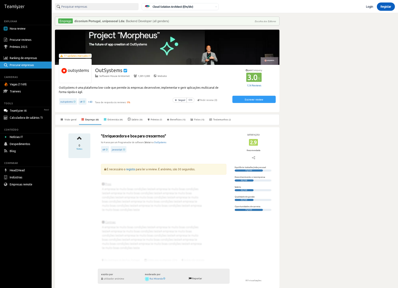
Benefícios (178, 119)
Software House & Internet (114, 76)
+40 (90, 101)
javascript (117, 149)
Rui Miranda (156, 278)
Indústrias (16, 177)
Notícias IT (16, 137)
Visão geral (70, 119)
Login (369, 6)
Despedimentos (20, 144)
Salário (137, 119)
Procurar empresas (22, 65)
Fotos (199, 119)
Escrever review (254, 99)
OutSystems (160, 142)
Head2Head (17, 170)
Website (162, 76)
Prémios (156, 119)
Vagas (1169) (18, 84)
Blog (13, 151)
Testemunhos (221, 119)
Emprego (92, 119)
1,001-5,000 (144, 76)
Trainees (15, 91)
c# (81, 101)
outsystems (66, 101)
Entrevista (115, 119)
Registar (386, 6)
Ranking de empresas (23, 58)
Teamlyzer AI (29, 111)
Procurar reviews (21, 39)
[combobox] (96, 6)
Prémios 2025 (18, 46)
